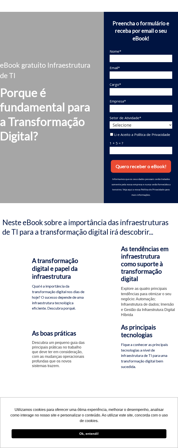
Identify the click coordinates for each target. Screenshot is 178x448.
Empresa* (118, 101)
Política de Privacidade (153, 189)
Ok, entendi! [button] (89, 433)
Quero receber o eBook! (141, 166)
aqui (130, 189)
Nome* (115, 51)
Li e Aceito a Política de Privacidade (141, 134)
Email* (115, 68)
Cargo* (115, 84)
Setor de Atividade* (125, 118)
